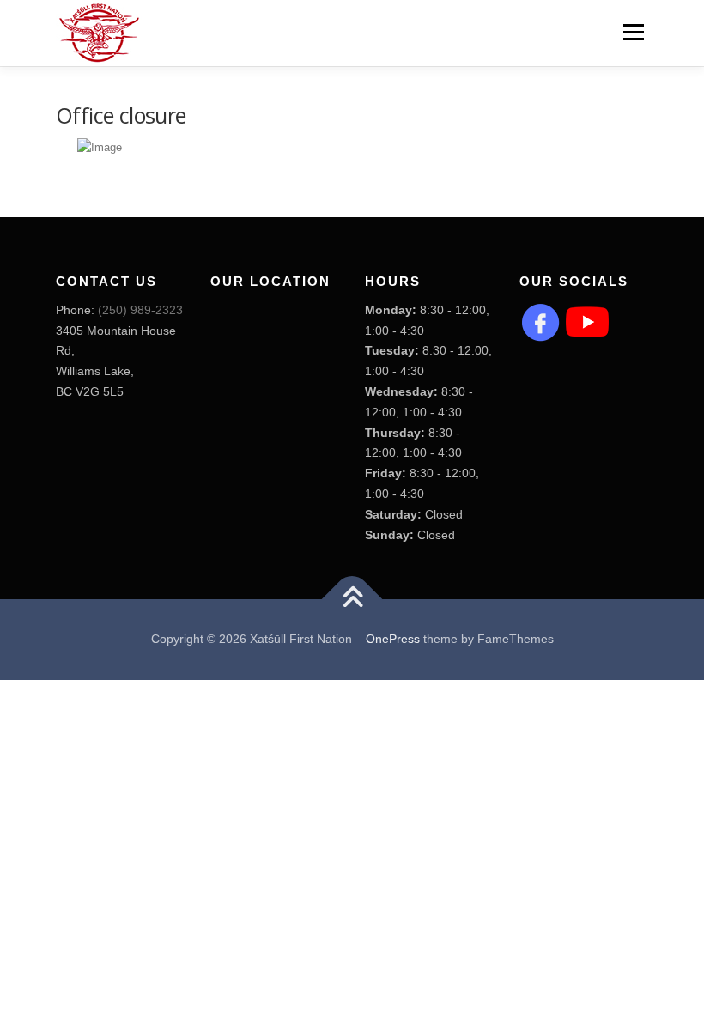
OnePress (393, 639)
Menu (632, 32)
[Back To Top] (352, 599)
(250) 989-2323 (140, 310)
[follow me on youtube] (587, 321)
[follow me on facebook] (540, 321)
